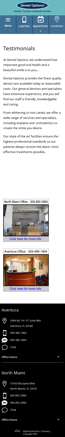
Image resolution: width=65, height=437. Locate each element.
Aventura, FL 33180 (21, 326)
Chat (13, 347)
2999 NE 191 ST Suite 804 (25, 320)
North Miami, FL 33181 (23, 388)
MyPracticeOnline (31, 431)
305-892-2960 (18, 395)
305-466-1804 (18, 332)
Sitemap (45, 431)
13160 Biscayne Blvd (22, 383)
